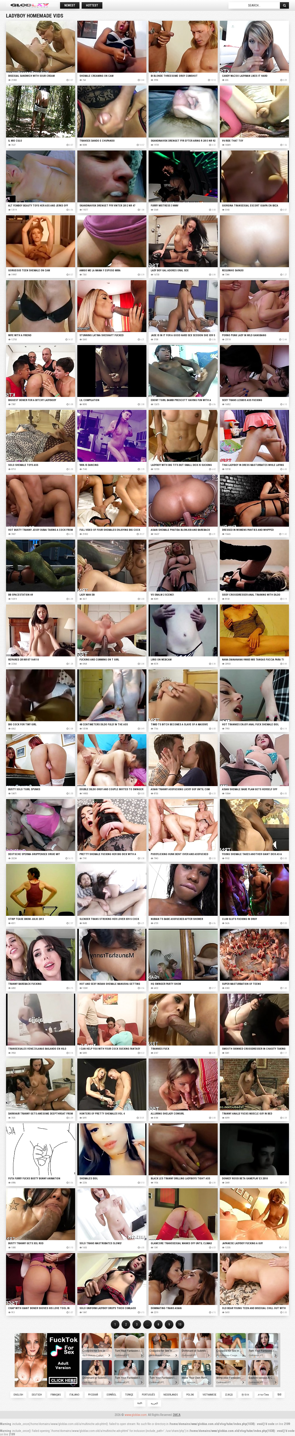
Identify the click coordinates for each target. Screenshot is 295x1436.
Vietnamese (209, 1394)
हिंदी (279, 1394)
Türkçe (129, 1394)
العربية (154, 1403)
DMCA (177, 1415)
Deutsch (37, 1394)
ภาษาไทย (263, 1394)
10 (179, 1324)
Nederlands (170, 1394)
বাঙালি (139, 1403)
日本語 (229, 1394)
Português (148, 1394)
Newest (69, 5)
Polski (190, 1394)
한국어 (245, 1394)
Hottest (92, 5)
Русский (93, 1394)
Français (56, 1394)
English (18, 1394)
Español (111, 1394)
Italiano (74, 1394)
